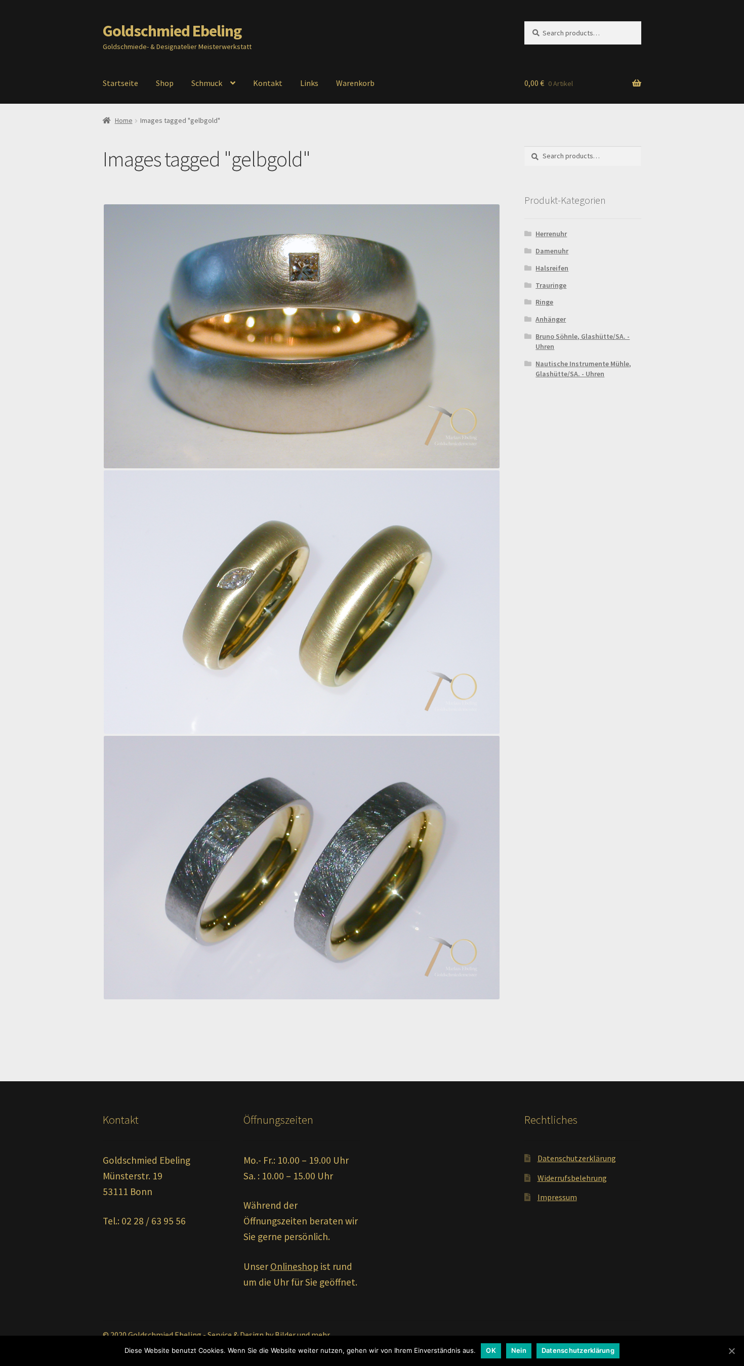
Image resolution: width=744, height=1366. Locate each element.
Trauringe (550, 285)
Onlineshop (294, 1266)
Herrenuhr (551, 233)
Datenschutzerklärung (577, 1158)
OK (491, 1350)
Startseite (120, 83)
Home (124, 120)
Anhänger (550, 319)
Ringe (544, 301)
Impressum (557, 1197)
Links (309, 83)
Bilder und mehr (302, 1335)
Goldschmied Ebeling (172, 31)
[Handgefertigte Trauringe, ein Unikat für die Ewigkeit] (302, 602)
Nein (518, 1350)
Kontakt (267, 83)
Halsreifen (551, 268)
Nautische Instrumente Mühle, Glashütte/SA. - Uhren (583, 368)
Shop (165, 83)
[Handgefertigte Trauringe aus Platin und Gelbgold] (302, 336)
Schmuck (206, 83)
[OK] (731, 1351)
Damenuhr (551, 250)
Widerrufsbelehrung (572, 1178)
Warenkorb (355, 83)
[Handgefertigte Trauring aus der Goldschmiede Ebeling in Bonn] (302, 867)
